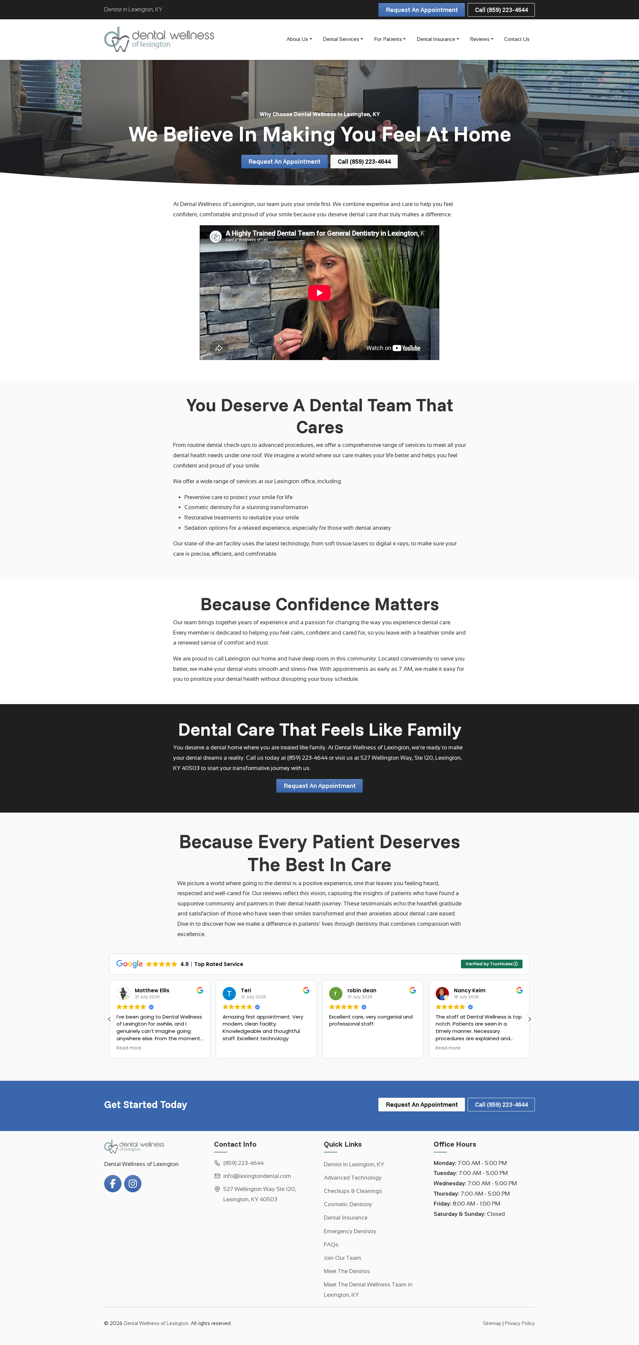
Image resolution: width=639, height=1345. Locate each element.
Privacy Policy (520, 1323)
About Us (297, 39)
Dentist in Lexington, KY (354, 1164)
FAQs (331, 1245)
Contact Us (517, 39)
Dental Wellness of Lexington (156, 1323)
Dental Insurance (436, 39)
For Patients (388, 39)
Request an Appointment (422, 10)
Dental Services (341, 39)
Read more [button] (128, 1048)
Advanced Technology (353, 1178)
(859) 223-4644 (307, 758)
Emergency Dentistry (350, 1231)
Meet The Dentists (347, 1271)
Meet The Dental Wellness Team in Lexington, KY (368, 1289)
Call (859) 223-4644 (501, 10)
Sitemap (492, 1323)
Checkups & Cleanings (353, 1191)
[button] (529, 1019)
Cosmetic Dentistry (348, 1204)
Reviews (480, 39)
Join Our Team (342, 1258)
